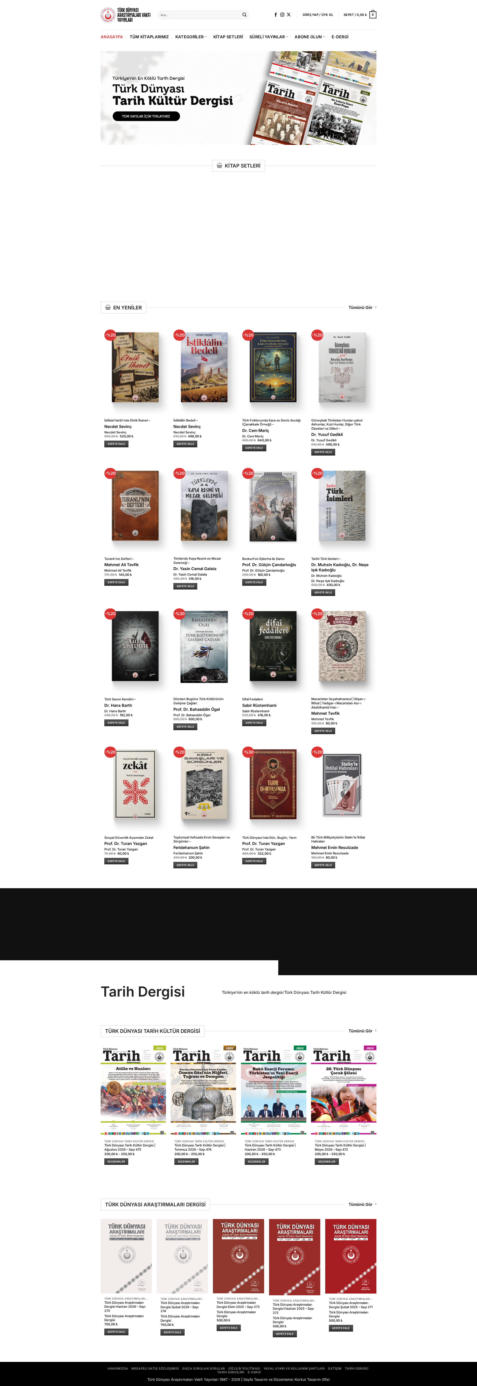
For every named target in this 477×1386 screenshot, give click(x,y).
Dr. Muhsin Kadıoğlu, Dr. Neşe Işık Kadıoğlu (339, 567)
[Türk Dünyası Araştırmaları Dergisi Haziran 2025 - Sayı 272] (294, 1257)
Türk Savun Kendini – (120, 699)
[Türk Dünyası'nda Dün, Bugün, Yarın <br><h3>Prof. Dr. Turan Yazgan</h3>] (273, 785)
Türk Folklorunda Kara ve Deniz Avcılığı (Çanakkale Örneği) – (271, 422)
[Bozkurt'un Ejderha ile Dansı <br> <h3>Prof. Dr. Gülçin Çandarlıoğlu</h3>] (273, 506)
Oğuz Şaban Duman (231, 264)
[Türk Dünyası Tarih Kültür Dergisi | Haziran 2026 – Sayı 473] (273, 1091)
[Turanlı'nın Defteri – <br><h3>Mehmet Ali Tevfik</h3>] (135, 506)
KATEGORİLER (189, 36)
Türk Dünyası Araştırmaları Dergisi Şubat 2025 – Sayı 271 (351, 1305)
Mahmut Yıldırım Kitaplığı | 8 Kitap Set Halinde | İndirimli (181, 253)
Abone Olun (308, 36)
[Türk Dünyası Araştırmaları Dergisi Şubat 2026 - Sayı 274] (182, 1256)
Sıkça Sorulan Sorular (203, 1368)
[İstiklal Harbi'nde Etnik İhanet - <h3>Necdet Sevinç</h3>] (135, 368)
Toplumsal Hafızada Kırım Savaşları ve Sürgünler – (201, 839)
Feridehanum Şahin (191, 847)
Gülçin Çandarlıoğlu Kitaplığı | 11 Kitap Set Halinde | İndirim (350, 253)
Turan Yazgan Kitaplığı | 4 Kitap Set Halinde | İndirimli (293, 253)
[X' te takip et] (289, 15)
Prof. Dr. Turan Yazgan (289, 265)
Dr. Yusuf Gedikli (116, 260)
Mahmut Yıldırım (172, 260)
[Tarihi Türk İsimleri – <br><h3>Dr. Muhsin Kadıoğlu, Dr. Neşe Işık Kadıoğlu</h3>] (342, 506)
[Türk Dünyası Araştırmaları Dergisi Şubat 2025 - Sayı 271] (350, 1256)
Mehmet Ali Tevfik (121, 564)
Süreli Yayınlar (267, 36)
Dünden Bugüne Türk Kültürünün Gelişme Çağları (198, 701)
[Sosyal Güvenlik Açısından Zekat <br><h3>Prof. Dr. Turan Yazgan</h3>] (135, 785)
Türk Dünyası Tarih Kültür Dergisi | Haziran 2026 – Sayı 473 (270, 1147)
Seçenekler (116, 1161)
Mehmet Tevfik (325, 713)
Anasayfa (112, 36)
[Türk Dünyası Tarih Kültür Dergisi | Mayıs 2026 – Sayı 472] (343, 1091)
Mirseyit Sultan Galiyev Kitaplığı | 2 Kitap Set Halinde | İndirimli (238, 255)
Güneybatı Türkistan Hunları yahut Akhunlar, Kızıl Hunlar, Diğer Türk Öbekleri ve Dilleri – (336, 424)
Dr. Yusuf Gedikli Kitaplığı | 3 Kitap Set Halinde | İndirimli (125, 253)
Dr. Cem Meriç (255, 430)
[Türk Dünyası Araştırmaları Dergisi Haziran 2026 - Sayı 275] (126, 1256)
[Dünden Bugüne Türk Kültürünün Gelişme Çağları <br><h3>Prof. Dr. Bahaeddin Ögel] (204, 647)
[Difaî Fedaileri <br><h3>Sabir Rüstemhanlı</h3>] (273, 647)
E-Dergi (340, 36)
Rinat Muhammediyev (233, 269)
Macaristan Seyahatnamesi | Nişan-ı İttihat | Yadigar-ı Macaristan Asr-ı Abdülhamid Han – (338, 703)
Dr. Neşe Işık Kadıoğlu (327, 581)
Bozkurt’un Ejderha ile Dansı (263, 559)
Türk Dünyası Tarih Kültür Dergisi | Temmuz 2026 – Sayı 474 (199, 1147)
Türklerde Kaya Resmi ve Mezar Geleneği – (197, 561)
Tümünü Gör (360, 307)
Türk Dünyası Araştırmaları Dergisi (124, 1318)
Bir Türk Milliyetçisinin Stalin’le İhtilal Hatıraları (338, 839)
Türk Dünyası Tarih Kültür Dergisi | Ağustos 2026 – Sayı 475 (129, 1147)
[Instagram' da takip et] (282, 15)
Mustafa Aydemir (285, 260)
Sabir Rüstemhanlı (259, 705)
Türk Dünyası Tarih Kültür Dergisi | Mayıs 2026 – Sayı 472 (340, 1147)
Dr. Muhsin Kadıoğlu (326, 576)
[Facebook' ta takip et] (276, 15)
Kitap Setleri (228, 36)
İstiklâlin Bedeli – (185, 420)
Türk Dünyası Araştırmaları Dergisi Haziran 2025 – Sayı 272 (293, 1309)
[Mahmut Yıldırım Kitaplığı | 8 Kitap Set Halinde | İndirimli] (182, 212)
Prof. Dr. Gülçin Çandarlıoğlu (350, 260)
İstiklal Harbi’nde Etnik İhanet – (127, 420)
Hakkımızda (118, 1368)
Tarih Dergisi (356, 1368)
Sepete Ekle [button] (116, 271)
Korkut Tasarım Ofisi (312, 1379)
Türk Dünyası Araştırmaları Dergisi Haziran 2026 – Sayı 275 (124, 1307)
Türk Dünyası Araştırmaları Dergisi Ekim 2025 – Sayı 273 (238, 1305)
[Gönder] (244, 15)
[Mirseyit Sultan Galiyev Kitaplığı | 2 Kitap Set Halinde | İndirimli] (238, 212)
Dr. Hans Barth (118, 705)
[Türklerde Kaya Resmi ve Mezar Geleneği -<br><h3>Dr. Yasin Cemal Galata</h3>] (204, 506)
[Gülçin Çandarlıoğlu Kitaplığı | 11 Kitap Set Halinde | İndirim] (350, 212)
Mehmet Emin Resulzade (334, 847)
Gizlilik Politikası (244, 1368)
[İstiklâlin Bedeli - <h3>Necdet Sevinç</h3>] (204, 368)
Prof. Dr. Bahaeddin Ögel (196, 709)
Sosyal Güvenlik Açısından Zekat (128, 838)
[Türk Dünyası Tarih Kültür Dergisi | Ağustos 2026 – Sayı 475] (133, 1091)
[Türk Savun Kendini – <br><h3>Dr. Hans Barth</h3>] (135, 647)
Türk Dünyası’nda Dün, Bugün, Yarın (269, 838)
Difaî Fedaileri (252, 699)
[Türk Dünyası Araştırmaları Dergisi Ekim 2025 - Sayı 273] (238, 1256)
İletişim (335, 1368)
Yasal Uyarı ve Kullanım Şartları (294, 1368)
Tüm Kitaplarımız (149, 36)
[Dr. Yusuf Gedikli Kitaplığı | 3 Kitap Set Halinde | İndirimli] (126, 212)
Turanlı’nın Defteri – (119, 559)
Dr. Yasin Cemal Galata (194, 568)
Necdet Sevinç (118, 426)
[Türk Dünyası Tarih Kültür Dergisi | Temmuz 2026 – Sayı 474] (203, 1091)
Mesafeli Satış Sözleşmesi (155, 1368)
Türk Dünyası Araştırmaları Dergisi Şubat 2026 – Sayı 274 (180, 1307)
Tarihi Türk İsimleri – (326, 559)
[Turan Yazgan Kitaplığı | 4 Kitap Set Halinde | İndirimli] (294, 212)
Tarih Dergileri (230, 1372)
